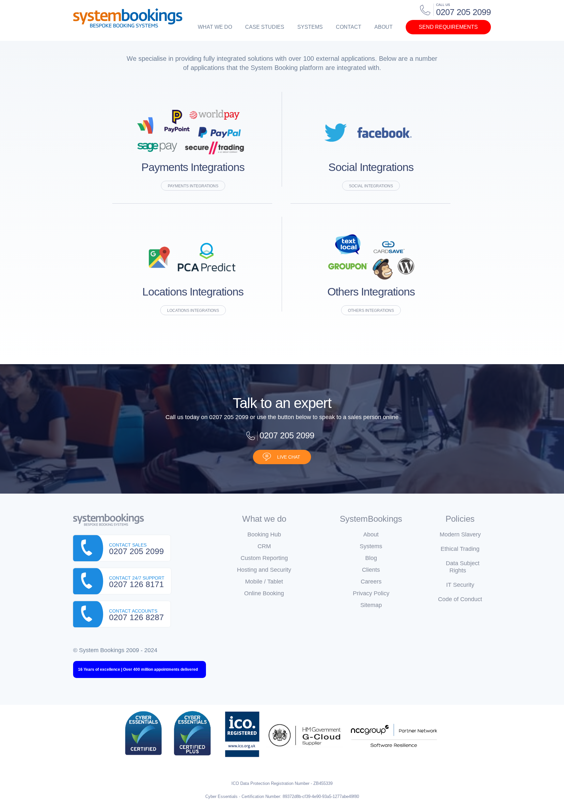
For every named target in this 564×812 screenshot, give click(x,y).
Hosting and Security (264, 570)
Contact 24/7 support (136, 582)
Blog (371, 558)
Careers (371, 581)
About (383, 27)
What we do (215, 27)
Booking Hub (264, 534)
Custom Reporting (264, 558)
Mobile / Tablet (264, 581)
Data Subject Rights (462, 567)
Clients (371, 570)
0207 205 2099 (286, 435)
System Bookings (128, 18)
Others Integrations (371, 310)
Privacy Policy (371, 593)
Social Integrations (371, 186)
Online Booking (264, 593)
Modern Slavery (460, 534)
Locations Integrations (193, 310)
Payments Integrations (193, 186)
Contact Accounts (136, 615)
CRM (264, 546)
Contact (348, 27)
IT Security (460, 585)
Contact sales (136, 549)
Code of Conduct (460, 599)
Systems (310, 27)
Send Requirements (448, 27)
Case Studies (264, 27)
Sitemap (371, 605)
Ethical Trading (460, 549)
